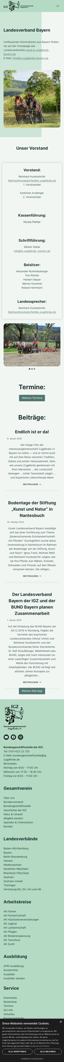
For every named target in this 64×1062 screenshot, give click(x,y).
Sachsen (9, 877)
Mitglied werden (13, 818)
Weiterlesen (31, 484)
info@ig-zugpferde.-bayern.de (32, 251)
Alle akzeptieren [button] (17, 1051)
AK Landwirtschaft (15, 927)
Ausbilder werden (14, 978)
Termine (8, 1005)
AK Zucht (9, 944)
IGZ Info (8, 1010)
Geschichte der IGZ (15, 810)
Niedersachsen (13, 864)
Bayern (8, 852)
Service (11, 988)
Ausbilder (9, 974)
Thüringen (10, 885)
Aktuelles (9, 1014)
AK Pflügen (10, 931)
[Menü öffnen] (57, 6)
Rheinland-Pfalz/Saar (16, 873)
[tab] (29, 369)
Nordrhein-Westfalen (16, 868)
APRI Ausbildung (14, 966)
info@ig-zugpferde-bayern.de (30, 58)
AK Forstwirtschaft (15, 915)
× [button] (61, 1022)
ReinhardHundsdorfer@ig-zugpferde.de (32, 180)
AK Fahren (10, 911)
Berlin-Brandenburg (15, 856)
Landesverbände (21, 838)
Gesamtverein (18, 788)
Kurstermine (11, 970)
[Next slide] (58, 344)
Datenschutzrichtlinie (40, 1046)
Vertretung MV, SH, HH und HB (22, 889)
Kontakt (8, 826)
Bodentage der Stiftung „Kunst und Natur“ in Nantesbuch (32, 509)
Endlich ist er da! (32, 431)
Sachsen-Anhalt (13, 881)
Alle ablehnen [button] (48, 1051)
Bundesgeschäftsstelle (17, 806)
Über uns (9, 797)
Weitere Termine (32, 397)
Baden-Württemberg (16, 848)
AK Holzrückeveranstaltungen (21, 919)
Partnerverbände (14, 1018)
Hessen (8, 860)
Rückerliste (10, 1001)
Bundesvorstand (13, 801)
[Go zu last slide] (6, 344)
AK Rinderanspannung (17, 935)
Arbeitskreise (17, 901)
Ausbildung (15, 956)
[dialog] (32, 1040)
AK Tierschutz (12, 940)
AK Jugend (10, 923)
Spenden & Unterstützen (18, 822)
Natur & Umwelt (13, 814)
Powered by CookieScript (32, 1059)
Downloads (10, 997)
